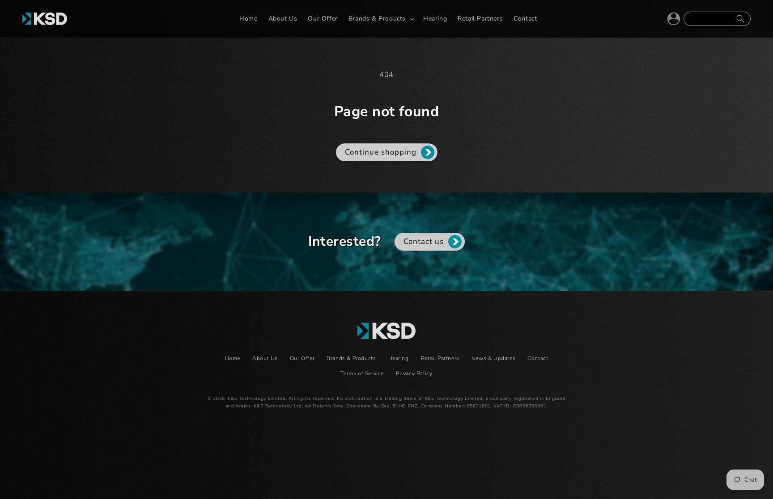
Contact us (423, 241)
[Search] (740, 18)
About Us (265, 358)
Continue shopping (380, 152)
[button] (380, 18)
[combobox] (717, 18)
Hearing (398, 358)
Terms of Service (362, 373)
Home (232, 358)
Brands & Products (351, 358)
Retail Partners (440, 358)
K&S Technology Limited (256, 398)
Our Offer (302, 358)
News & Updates (493, 358)
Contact (537, 358)
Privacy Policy (414, 373)
